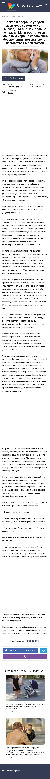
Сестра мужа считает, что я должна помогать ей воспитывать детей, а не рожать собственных (25, 706)
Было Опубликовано (14, 78)
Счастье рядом (29, 5)
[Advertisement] (25, 128)
